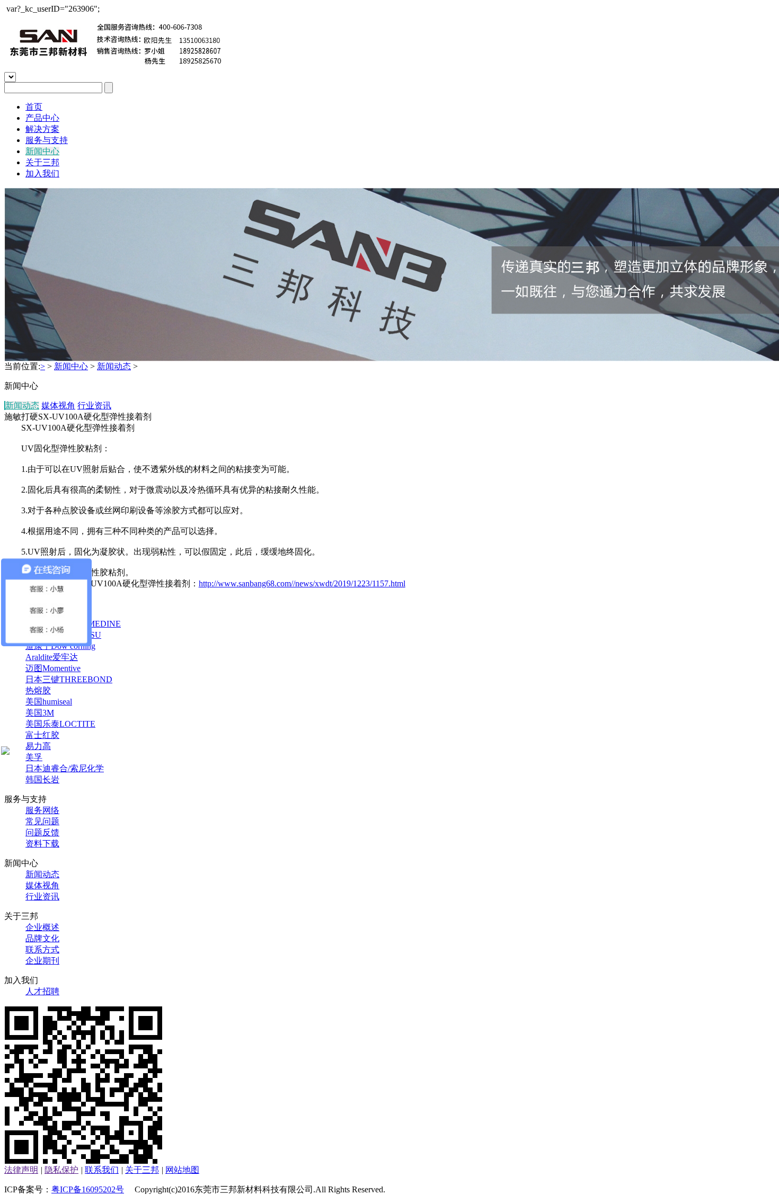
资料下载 (42, 843)
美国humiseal (48, 701)
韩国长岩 (42, 779)
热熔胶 (38, 690)
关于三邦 (42, 162)
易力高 (38, 746)
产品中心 (42, 117)
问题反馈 (42, 832)
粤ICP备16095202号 (87, 1189)
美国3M (39, 712)
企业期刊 (42, 960)
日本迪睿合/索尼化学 (64, 768)
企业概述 (42, 927)
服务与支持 (46, 140)
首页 (33, 106)
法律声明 (21, 1169)
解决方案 (42, 128)
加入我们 (42, 173)
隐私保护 (61, 1169)
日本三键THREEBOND (68, 679)
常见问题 (42, 821)
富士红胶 (42, 734)
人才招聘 (42, 991)
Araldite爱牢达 (51, 657)
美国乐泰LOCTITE (60, 723)
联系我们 (102, 1169)
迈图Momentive (53, 668)
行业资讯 (94, 405)
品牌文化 (42, 938)
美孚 (33, 757)
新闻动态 (114, 366)
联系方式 (42, 949)
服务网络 (42, 810)
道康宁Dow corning (60, 645)
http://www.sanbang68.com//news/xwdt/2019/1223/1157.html (302, 583)
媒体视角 (58, 405)
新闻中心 (42, 151)
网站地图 (182, 1169)
